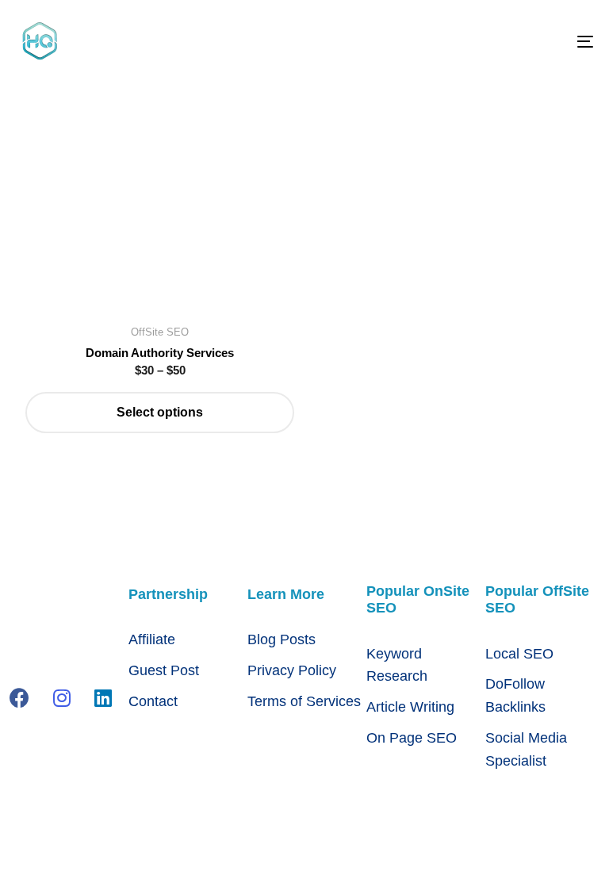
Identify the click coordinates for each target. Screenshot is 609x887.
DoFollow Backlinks (515, 695)
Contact (153, 701)
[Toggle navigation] (496, 41)
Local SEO (519, 654)
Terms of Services (304, 701)
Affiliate (151, 639)
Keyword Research (396, 665)
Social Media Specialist (526, 749)
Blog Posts (281, 639)
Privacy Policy (291, 670)
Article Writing (410, 707)
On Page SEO (411, 738)
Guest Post (163, 670)
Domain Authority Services (160, 352)
